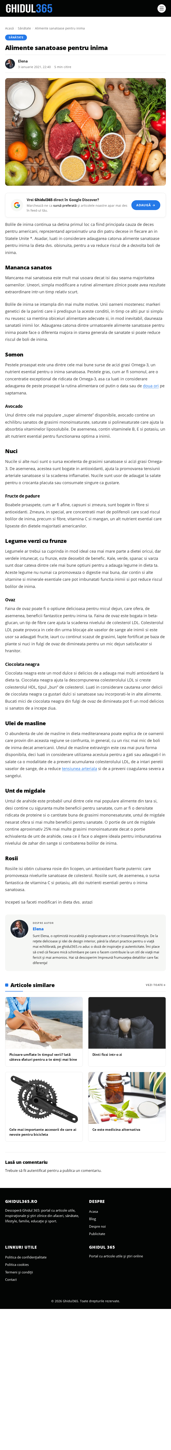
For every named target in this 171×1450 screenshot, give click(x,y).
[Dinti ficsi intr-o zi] (127, 1023)
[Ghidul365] (80, 8)
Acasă (9, 28)
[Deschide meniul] (161, 8)
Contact (11, 1279)
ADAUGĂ (145, 205)
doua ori (151, 385)
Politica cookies (17, 1264)
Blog (92, 1219)
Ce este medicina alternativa (116, 1129)
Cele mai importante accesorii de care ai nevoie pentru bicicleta (42, 1131)
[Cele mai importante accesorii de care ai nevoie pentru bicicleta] (44, 1098)
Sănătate (24, 28)
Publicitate (97, 1233)
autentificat (36, 1170)
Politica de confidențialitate (26, 1257)
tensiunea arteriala (79, 768)
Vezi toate (154, 985)
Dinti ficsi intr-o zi (107, 1054)
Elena (23, 61)
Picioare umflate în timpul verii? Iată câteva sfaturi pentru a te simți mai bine (43, 1056)
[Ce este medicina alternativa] (127, 1098)
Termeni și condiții (19, 1272)
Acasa (93, 1211)
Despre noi (97, 1226)
